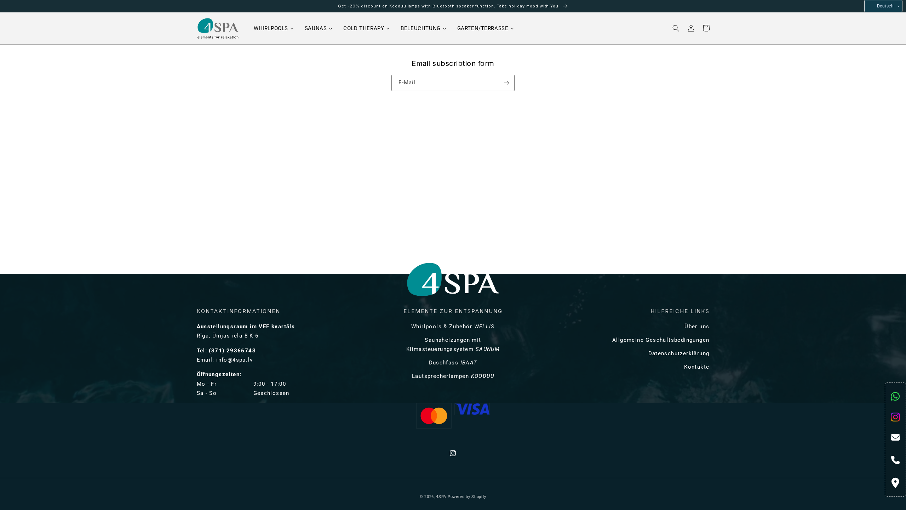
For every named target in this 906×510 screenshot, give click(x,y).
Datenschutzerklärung (679, 353)
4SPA (441, 496)
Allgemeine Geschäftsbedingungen (660, 340)
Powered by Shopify (467, 496)
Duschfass (453, 362)
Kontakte (696, 367)
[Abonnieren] (506, 83)
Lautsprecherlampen (453, 376)
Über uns (696, 326)
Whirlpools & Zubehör (453, 326)
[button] (676, 28)
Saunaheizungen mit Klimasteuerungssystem (453, 344)
